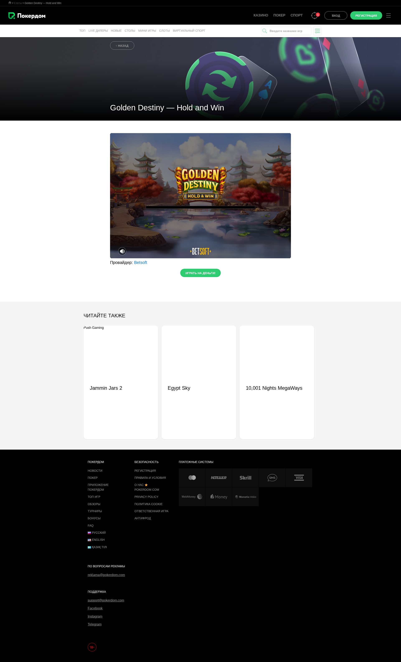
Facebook (95, 608)
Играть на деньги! (200, 273)
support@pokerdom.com (106, 600)
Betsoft (140, 262)
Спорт (297, 15)
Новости (95, 470)
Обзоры (94, 504)
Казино (261, 15)
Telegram (95, 624)
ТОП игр (94, 496)
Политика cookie (148, 504)
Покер (279, 15)
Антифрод (143, 518)
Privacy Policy (146, 496)
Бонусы (94, 518)
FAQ (91, 525)
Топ (82, 30)
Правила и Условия (150, 477)
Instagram (95, 616)
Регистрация (145, 470)
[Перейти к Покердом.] (9, 2)
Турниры (95, 511)
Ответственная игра (151, 511)
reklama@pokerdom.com (106, 575)
